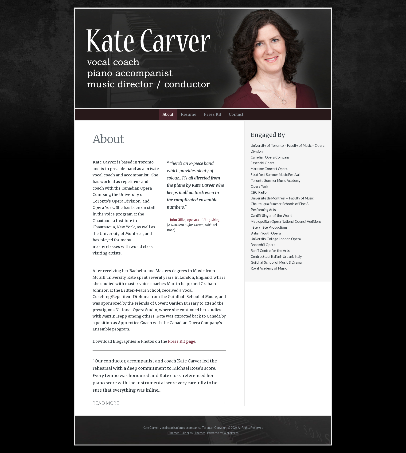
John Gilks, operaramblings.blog (195, 220)
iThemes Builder (178, 433)
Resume (188, 114)
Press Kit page (181, 341)
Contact (236, 114)
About (168, 114)
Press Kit (212, 114)
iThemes (199, 433)
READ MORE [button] (106, 403)
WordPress (230, 433)
